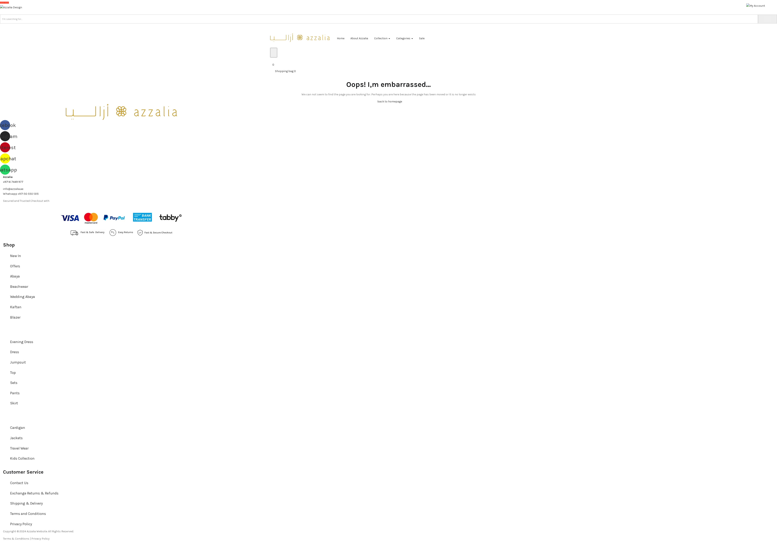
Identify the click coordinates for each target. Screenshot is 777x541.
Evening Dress (21, 342)
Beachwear (19, 286)
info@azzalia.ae (13, 189)
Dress (14, 352)
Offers (15, 266)
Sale (422, 38)
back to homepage (389, 101)
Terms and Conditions (28, 513)
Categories (403, 38)
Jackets (16, 438)
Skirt (14, 403)
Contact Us (19, 483)
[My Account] (755, 5)
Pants (15, 393)
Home (340, 38)
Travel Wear (19, 448)
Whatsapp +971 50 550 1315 (21, 194)
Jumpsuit (18, 362)
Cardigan (17, 427)
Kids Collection (22, 458)
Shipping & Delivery (26, 503)
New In (15, 256)
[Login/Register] (271, 60)
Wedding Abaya (22, 296)
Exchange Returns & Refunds (34, 493)
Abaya (15, 276)
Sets (13, 383)
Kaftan (15, 307)
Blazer (15, 317)
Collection (381, 38)
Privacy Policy (21, 524)
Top (13, 372)
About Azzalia (359, 38)
